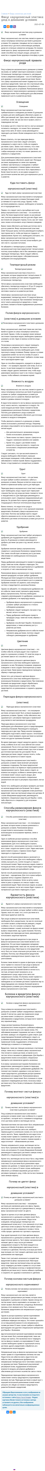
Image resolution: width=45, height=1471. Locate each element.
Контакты (18, 1461)
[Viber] (14, 26)
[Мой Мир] (11, 26)
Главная (4, 13)
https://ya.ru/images (23, 1397)
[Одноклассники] (8, 26)
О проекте (18, 1464)
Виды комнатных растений (20, 13)
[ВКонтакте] (4, 26)
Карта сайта (19, 1467)
